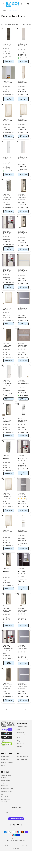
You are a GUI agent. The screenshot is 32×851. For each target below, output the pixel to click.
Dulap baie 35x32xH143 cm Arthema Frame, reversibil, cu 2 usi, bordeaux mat (23, 308)
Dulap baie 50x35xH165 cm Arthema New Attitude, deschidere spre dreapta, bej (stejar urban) (8, 420)
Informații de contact (23, 845)
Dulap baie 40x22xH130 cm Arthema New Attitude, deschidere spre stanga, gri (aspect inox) (23, 121)
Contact (19, 746)
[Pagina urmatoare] (26, 709)
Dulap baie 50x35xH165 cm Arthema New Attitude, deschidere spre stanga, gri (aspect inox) (23, 233)
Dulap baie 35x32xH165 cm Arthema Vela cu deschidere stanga (8, 233)
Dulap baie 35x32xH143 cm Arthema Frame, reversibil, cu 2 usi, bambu (23, 495)
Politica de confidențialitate (18, 840)
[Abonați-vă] (26, 812)
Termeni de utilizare (23, 843)
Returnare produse (7, 762)
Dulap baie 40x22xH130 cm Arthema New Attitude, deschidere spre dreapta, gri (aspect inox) (8, 495)
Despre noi (20, 744)
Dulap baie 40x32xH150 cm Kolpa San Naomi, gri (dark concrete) (8, 44)
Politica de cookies (22, 738)
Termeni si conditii (22, 726)
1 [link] (6, 709)
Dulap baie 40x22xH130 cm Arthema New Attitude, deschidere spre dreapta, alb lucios (8, 121)
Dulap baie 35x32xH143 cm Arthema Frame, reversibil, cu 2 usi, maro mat (23, 685)
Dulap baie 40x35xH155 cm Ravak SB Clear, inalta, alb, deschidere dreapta (8, 382)
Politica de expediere (10, 845)
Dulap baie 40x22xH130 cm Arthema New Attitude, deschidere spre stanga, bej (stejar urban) (8, 532)
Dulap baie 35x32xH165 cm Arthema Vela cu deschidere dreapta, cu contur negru (8, 271)
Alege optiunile (9, 98)
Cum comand (5, 756)
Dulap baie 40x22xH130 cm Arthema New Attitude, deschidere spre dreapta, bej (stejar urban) (8, 308)
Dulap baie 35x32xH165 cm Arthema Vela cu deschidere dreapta (23, 457)
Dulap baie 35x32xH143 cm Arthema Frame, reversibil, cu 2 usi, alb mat (23, 647)
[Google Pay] (6, 734)
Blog (18, 741)
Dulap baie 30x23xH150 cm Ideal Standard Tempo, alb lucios (7, 157)
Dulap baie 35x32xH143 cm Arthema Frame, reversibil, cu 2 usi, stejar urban (23, 345)
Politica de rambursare (11, 843)
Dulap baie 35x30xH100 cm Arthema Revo (7, 83)
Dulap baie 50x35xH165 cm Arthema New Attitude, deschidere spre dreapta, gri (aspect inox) (8, 610)
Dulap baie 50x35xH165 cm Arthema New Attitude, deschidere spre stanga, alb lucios (23, 196)
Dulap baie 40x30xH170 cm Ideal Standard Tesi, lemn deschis (23, 382)
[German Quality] (8, 726)
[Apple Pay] (6, 738)
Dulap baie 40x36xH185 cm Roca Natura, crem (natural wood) (23, 532)
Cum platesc (5, 759)
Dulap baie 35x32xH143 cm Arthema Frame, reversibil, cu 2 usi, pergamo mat (23, 271)
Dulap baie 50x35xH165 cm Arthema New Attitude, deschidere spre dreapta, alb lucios (8, 570)
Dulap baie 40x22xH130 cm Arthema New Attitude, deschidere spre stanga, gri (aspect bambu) (8, 345)
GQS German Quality (18, 838)
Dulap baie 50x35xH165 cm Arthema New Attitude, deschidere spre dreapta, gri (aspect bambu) (8, 196)
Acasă (4, 10)
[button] (4, 4)
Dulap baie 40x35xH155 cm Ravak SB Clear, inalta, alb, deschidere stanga (23, 157)
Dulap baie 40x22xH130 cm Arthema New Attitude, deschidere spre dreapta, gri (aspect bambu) (8, 685)
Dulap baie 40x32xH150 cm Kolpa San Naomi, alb (23, 44)
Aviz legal (16, 848)
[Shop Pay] (6, 730)
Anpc (18, 729)
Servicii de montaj (6, 791)
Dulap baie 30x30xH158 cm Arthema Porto (22, 83)
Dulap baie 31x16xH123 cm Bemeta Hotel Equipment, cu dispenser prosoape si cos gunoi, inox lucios (23, 420)
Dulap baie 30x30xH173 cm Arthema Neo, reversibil (22, 570)
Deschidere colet (22, 759)
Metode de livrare (22, 756)
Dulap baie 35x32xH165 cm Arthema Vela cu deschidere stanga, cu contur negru (8, 647)
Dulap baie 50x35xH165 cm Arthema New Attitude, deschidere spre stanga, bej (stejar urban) (23, 610)
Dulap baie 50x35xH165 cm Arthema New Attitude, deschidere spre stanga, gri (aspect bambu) (8, 457)
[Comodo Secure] (6, 745)
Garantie (4, 765)
